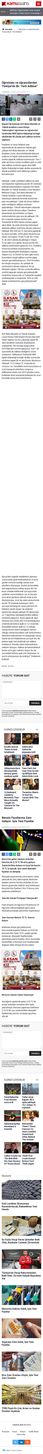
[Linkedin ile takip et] (21, 1442)
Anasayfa (8, 29)
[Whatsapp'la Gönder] (14, 119)
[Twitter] (7, 119)
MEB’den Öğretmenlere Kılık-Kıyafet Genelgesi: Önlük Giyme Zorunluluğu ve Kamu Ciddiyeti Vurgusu (26, 12)
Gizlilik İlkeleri (34, 1432)
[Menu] (38, 4)
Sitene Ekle (21, 1435)
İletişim (23, 1432)
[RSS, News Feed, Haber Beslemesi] (27, 1442)
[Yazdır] (18, 119)
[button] (30, 119)
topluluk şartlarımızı (20, 711)
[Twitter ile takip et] (16, 1442)
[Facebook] (3, 119)
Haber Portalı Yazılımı (14, 1450)
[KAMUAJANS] (15, 3)
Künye (14, 1432)
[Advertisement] (21, 58)
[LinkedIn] (10, 119)
